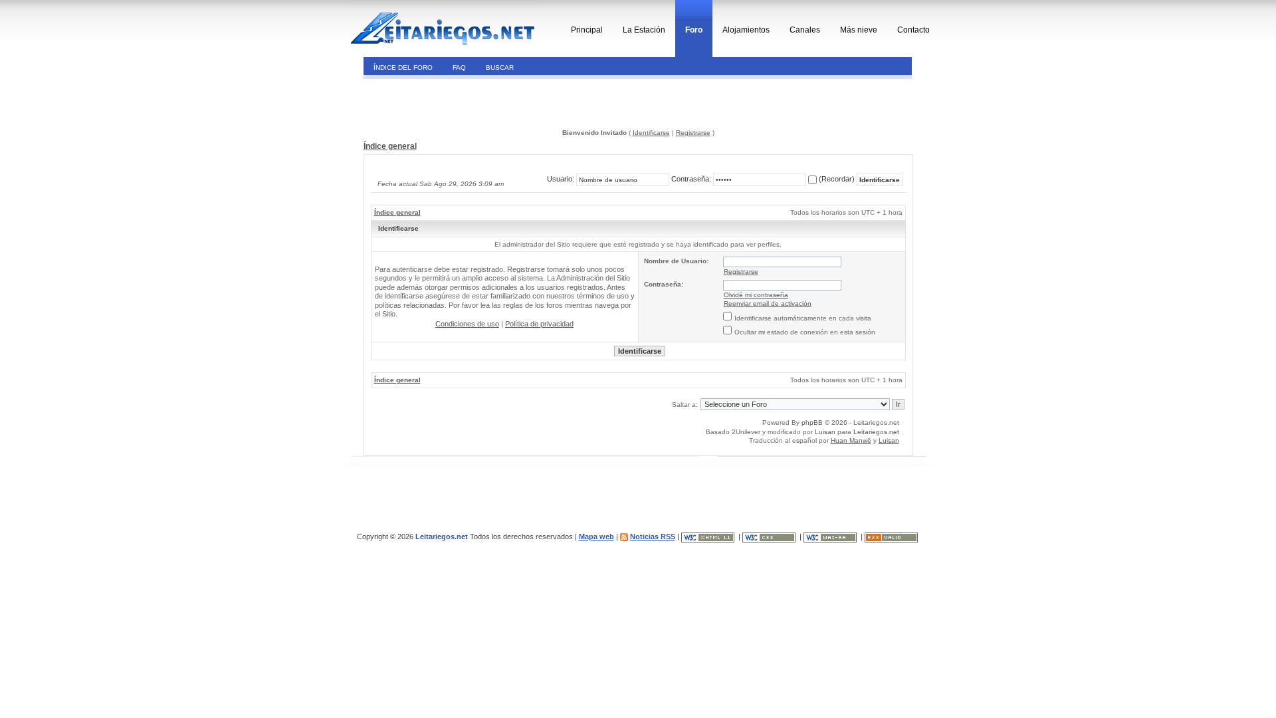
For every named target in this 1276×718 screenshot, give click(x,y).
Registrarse (693, 132)
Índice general (390, 146)
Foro (693, 30)
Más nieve (858, 30)
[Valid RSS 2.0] (892, 536)
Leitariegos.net (876, 431)
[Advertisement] (454, 102)
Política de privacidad (539, 324)
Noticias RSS (652, 536)
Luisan (825, 431)
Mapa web (596, 536)
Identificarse (651, 132)
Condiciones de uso (467, 324)
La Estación (644, 30)
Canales (805, 30)
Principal (587, 30)
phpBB (812, 422)
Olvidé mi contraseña (756, 295)
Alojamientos (746, 30)
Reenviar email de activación (767, 303)
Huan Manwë (851, 440)
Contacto (913, 30)
